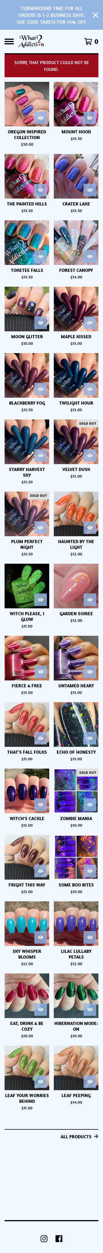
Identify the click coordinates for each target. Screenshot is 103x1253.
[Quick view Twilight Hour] (90, 389)
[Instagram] (44, 1239)
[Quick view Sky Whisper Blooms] (40, 937)
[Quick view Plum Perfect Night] (40, 527)
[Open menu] (9, 41)
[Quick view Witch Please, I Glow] (40, 599)
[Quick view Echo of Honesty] (90, 738)
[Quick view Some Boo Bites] (90, 871)
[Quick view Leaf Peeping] (90, 1081)
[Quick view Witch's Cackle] (40, 804)
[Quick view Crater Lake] (90, 190)
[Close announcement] (95, 15)
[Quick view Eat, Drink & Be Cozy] (40, 1009)
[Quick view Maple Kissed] (90, 322)
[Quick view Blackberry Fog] (40, 389)
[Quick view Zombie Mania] (90, 804)
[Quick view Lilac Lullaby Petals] (90, 937)
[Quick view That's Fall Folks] (40, 738)
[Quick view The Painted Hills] (40, 190)
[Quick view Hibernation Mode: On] (90, 1009)
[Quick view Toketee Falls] (40, 256)
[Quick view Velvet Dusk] (90, 455)
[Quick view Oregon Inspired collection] (40, 118)
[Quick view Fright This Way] (40, 871)
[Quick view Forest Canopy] (90, 256)
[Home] (31, 41)
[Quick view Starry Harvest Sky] (40, 455)
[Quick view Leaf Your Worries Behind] (40, 1081)
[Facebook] (59, 1239)
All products (76, 1136)
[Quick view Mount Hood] (90, 118)
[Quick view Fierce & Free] (40, 672)
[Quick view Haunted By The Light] (90, 527)
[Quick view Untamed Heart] (90, 672)
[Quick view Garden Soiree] (90, 599)
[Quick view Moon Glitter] (40, 322)
